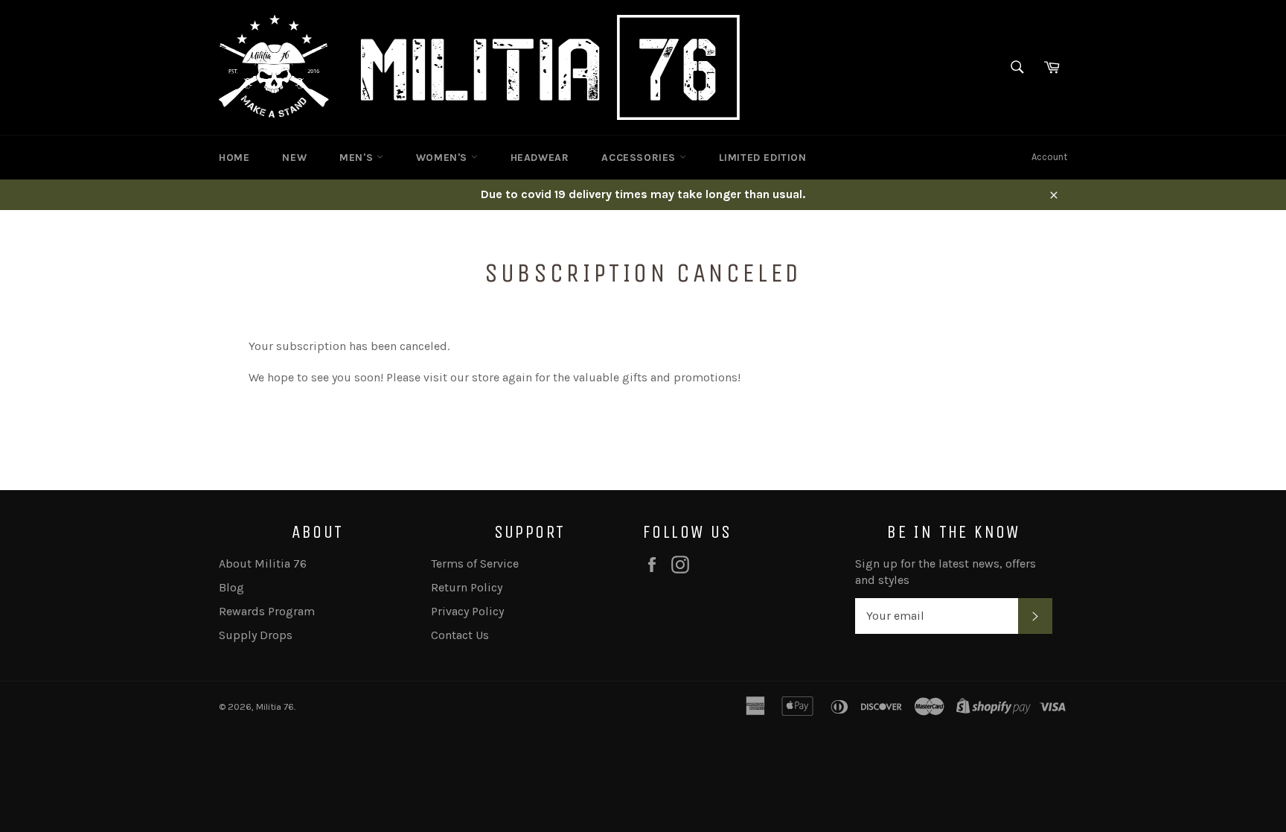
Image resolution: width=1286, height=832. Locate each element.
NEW (294, 157)
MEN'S (358, 157)
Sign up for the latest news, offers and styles (945, 571)
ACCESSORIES (640, 157)
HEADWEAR (540, 157)
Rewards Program (267, 611)
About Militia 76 (263, 563)
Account (1049, 156)
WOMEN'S (443, 157)
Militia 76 (275, 706)
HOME (234, 157)
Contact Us (460, 635)
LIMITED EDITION (763, 157)
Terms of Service (475, 563)
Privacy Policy (467, 611)
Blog (231, 587)
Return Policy (466, 587)
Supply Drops (255, 635)
